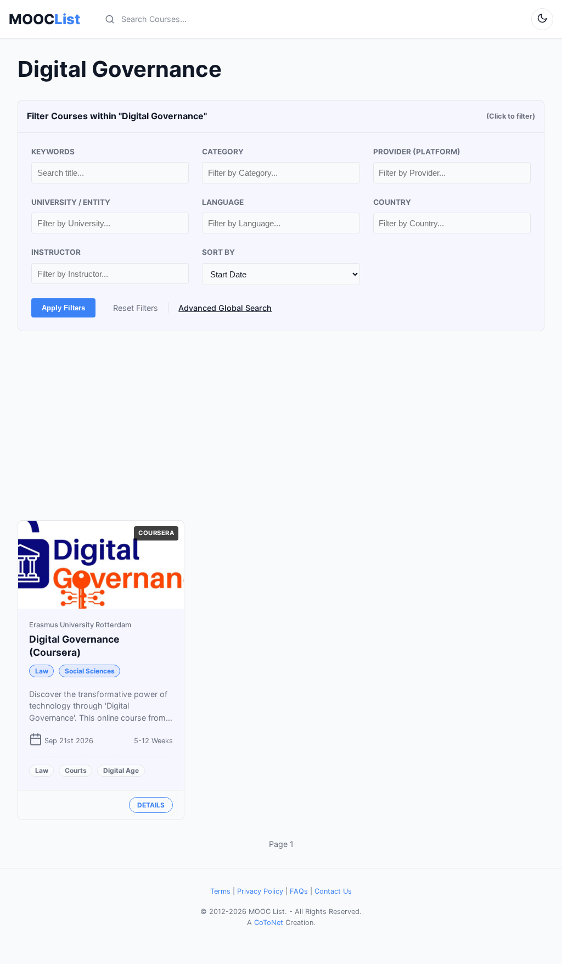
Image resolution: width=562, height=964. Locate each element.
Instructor (56, 252)
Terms (220, 891)
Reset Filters (135, 308)
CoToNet (268, 922)
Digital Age (121, 770)
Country (392, 202)
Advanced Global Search (225, 308)
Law (41, 671)
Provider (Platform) (416, 151)
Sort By (218, 252)
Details (151, 805)
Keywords (53, 151)
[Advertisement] (281, 426)
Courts (76, 770)
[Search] (110, 19)
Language (223, 202)
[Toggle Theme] (542, 19)
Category (223, 151)
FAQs (299, 891)
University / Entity (70, 202)
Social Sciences (90, 671)
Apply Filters (63, 308)
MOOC (44, 19)
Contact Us (333, 891)
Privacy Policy (260, 891)
